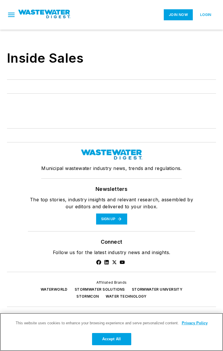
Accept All (111, 339)
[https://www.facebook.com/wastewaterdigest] (99, 262)
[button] (11, 14)
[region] (111, 332)
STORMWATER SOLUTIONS (100, 289)
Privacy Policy (195, 323)
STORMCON (87, 296)
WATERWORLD (54, 289)
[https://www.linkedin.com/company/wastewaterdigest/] (106, 262)
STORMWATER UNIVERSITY (157, 289)
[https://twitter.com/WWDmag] (114, 262)
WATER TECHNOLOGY (126, 296)
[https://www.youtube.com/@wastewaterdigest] (122, 262)
